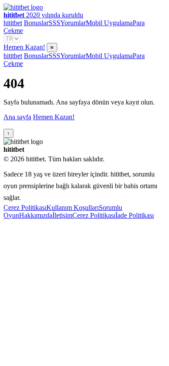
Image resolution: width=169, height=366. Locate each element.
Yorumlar (73, 22)
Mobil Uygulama (109, 22)
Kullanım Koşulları (72, 207)
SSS (54, 22)
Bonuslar (36, 22)
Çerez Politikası (24, 207)
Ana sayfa (17, 117)
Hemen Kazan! (24, 47)
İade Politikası (134, 215)
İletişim (62, 215)
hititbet (12, 22)
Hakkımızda (35, 215)
